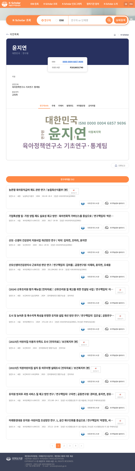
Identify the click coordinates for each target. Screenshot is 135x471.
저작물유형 (81, 105)
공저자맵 (91, 105)
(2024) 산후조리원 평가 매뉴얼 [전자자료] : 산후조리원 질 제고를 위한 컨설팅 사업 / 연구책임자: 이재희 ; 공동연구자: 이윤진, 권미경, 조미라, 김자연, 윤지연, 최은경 (61, 289)
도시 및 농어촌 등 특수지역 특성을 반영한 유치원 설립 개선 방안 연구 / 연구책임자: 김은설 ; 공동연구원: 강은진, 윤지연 (61, 315)
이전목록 (14, 34)
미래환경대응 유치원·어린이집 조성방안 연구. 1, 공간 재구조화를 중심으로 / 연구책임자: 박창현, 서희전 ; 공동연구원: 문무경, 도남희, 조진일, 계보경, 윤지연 (61, 420)
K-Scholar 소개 (111, 3)
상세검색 (120, 20)
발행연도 (70, 105)
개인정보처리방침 (31, 456)
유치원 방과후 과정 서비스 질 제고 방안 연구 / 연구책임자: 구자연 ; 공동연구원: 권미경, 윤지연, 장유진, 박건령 (61, 394)
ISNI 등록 (34, 3)
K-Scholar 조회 (50, 3)
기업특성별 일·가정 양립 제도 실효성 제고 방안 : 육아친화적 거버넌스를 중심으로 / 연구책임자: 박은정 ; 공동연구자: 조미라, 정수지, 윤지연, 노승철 (61, 216)
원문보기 (74, 193)
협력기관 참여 (93, 3)
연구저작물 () (67, 179)
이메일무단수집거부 (46, 456)
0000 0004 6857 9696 (73, 61)
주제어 (60, 105)
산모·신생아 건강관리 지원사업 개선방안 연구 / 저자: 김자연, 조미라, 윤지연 (48, 240)
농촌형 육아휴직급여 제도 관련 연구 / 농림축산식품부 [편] (38, 189)
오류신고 (121, 165)
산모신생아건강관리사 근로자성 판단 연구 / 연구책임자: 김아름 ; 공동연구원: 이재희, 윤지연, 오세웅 (60, 265)
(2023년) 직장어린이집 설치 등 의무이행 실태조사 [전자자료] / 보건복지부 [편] (49, 368)
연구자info (44, 105)
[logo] (11, 4)
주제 (53, 105)
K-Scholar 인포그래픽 (72, 3)
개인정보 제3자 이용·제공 (63, 456)
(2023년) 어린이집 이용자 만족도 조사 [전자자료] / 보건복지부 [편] (43, 341)
